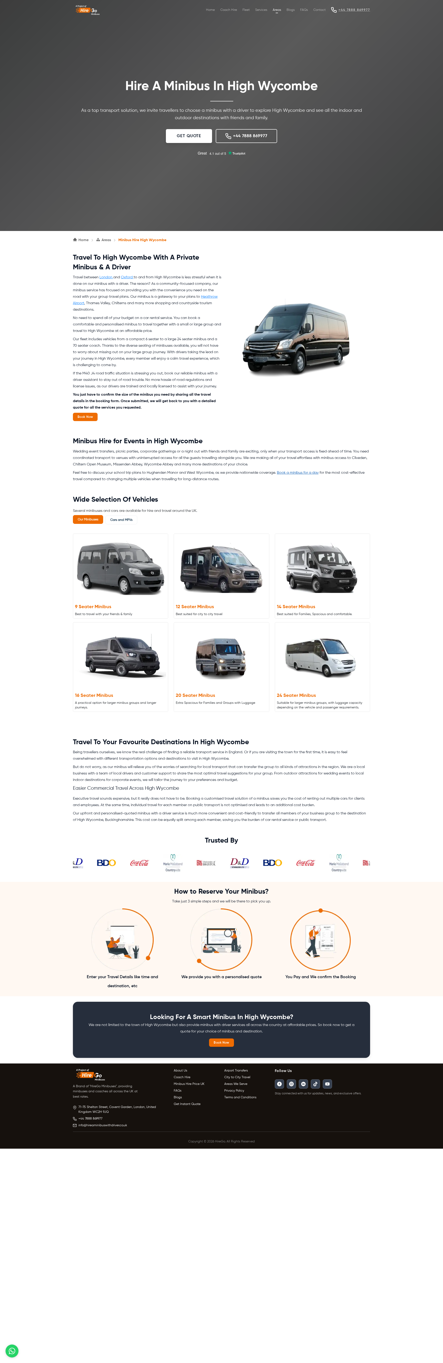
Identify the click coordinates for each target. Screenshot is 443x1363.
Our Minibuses (88, 519)
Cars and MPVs (121, 520)
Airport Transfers (236, 1070)
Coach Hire (228, 10)
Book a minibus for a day (298, 473)
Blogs (291, 10)
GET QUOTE (189, 136)
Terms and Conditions (240, 1097)
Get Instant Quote (187, 1104)
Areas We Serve (235, 1084)
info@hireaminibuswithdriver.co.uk (102, 1125)
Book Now (85, 417)
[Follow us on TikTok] (315, 1084)
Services (261, 10)
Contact (319, 10)
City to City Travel (237, 1077)
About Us (180, 1070)
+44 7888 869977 (354, 10)
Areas (277, 10)
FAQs (304, 10)
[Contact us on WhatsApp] (12, 1351)
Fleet (246, 10)
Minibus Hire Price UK (189, 1084)
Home (210, 10)
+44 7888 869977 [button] (250, 136)
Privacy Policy (234, 1090)
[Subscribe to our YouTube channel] (327, 1084)
